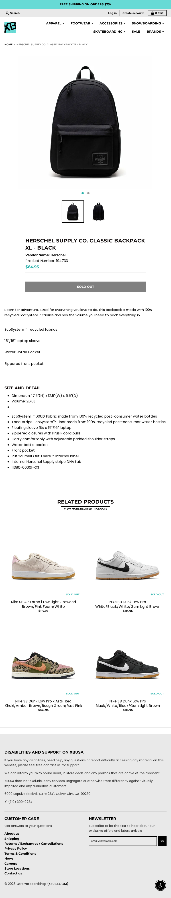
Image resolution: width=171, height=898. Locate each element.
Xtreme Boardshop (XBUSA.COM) (42, 884)
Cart (159, 13)
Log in (112, 13)
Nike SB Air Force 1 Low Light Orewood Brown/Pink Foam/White (43, 604)
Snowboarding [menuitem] (146, 23)
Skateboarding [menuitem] (107, 32)
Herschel (58, 255)
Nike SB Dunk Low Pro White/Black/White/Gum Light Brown (127, 604)
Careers (10, 864)
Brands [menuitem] (154, 32)
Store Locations (17, 868)
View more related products (85, 508)
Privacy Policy (15, 848)
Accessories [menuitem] (111, 23)
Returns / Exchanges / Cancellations (33, 844)
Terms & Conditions (20, 854)
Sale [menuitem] (136, 32)
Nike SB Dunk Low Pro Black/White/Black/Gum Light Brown (128, 703)
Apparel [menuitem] (53, 23)
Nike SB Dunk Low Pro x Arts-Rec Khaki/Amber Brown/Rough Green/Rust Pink (43, 703)
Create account (133, 13)
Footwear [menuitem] (80, 23)
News (8, 858)
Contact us (13, 873)
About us (11, 834)
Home (8, 44)
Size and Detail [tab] (22, 387)
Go (162, 840)
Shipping (11, 839)
